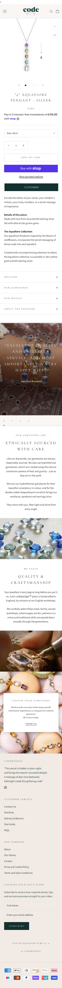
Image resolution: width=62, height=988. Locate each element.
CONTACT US (31, 723)
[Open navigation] (5, 11)
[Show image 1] (25, 85)
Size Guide (9, 824)
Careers (8, 861)
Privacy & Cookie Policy (16, 866)
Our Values (10, 855)
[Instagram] (5, 787)
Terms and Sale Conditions (18, 872)
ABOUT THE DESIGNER (19, 309)
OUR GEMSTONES (16, 287)
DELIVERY (11, 277)
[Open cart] (57, 11)
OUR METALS (13, 298)
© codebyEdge (31, 951)
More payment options (31, 176)
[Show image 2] (29, 85)
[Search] (51, 11)
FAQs (6, 830)
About (7, 849)
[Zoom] (55, 26)
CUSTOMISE (31, 187)
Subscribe (16, 926)
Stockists (9, 812)
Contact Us (10, 806)
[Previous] (19, 85)
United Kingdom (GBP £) (29, 943)
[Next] (42, 85)
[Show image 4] (36, 85)
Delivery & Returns (13, 818)
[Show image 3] (33, 85)
